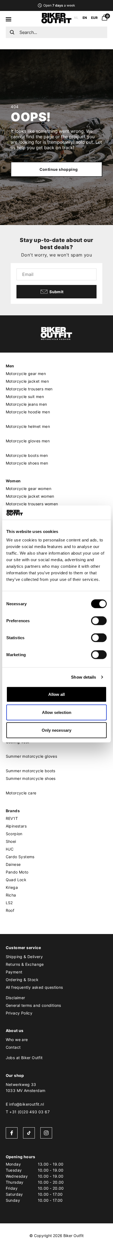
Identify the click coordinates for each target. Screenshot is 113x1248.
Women (13, 481)
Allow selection (56, 712)
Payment (14, 972)
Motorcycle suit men (25, 396)
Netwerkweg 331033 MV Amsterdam (26, 1087)
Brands (13, 810)
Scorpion (14, 833)
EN (85, 18)
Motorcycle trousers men (29, 389)
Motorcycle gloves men (28, 441)
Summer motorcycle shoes (31, 778)
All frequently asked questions (34, 987)
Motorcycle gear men (26, 373)
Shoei (11, 841)
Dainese (13, 864)
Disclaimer (15, 997)
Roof (10, 910)
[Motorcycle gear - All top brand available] (56, 22)
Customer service (23, 947)
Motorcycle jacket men (27, 381)
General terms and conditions (33, 1005)
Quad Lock (16, 879)
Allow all (56, 694)
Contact (13, 1047)
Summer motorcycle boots (30, 770)
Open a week (59, 5)
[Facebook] (12, 1133)
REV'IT (12, 818)
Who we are (17, 1039)
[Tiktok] (29, 1133)
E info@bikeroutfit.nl (25, 1104)
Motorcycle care (21, 793)
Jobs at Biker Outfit (24, 1057)
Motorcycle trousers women (32, 503)
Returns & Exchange (25, 964)
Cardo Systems (20, 856)
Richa (11, 895)
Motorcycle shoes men (27, 463)
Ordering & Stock (22, 979)
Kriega (12, 887)
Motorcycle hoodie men (28, 412)
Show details (83, 677)
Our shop (15, 1075)
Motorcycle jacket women (30, 496)
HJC (10, 849)
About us (15, 1030)
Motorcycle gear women (28, 488)
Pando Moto (17, 872)
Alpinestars (16, 826)
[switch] (99, 620)
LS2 (9, 902)
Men (10, 366)
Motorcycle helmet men (28, 426)
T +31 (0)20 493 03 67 (28, 1111)
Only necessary (56, 730)
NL (76, 18)
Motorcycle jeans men (26, 404)
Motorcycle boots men (27, 455)
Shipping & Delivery (24, 956)
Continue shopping (58, 169)
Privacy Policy (19, 1013)
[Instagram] (46, 1133)
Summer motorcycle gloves (31, 756)
